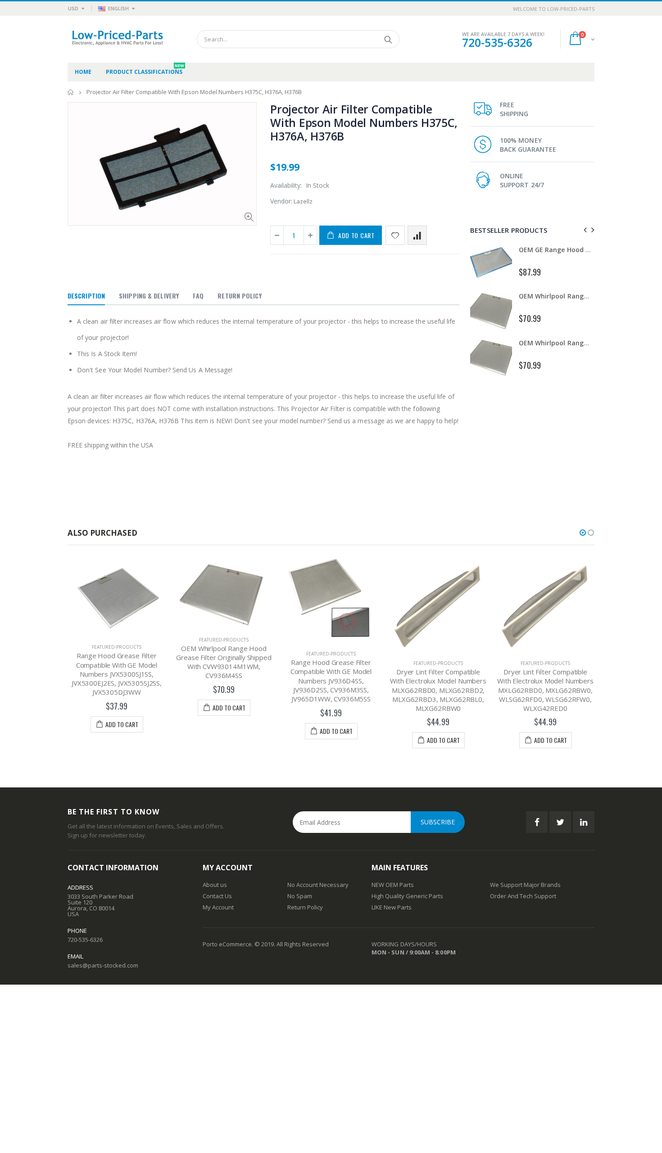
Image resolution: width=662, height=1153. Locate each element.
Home (71, 92)
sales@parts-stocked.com (103, 965)
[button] (583, 532)
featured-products (116, 647)
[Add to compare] (417, 235)
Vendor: (281, 201)
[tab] (86, 296)
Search (388, 39)
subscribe (438, 822)
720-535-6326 (497, 42)
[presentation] (584, 230)
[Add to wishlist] (395, 235)
